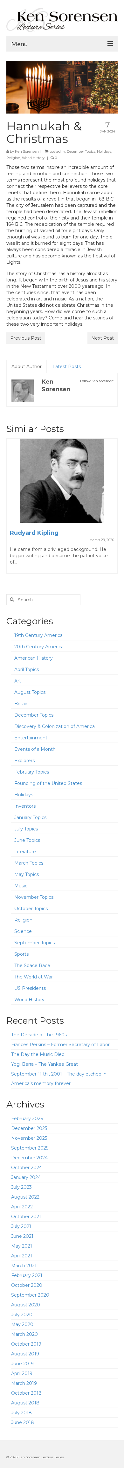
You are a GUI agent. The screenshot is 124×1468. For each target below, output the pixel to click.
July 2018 (21, 1413)
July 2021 (21, 1226)
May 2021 (21, 1246)
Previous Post (25, 338)
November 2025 (29, 1138)
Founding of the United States (48, 783)
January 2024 (26, 1177)
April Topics (26, 669)
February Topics (31, 772)
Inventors (25, 806)
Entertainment (30, 738)
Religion (13, 158)
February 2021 (26, 1275)
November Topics (33, 897)
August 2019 (25, 1354)
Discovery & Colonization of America (54, 726)
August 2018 (25, 1403)
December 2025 (29, 1128)
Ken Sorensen (27, 151)
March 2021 (24, 1265)
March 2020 (24, 1334)
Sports (21, 954)
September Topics (34, 943)
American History (33, 658)
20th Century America (39, 647)
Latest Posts (66, 366)
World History (33, 158)
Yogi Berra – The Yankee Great (44, 1064)
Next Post (102, 338)
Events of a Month (35, 749)
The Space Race (32, 965)
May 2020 (22, 1324)
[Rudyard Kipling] (62, 481)
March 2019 (24, 1383)
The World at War (33, 977)
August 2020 (25, 1305)
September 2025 (29, 1148)
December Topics (81, 151)
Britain (21, 703)
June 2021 (22, 1236)
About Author (26, 366)
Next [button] (112, 509)
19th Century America (38, 635)
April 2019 (21, 1373)
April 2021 (21, 1256)
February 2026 (27, 1118)
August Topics (29, 692)
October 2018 (26, 1393)
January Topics (30, 817)
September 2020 (30, 1295)
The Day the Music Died (38, 1054)
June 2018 (22, 1422)
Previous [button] (11, 509)
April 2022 (22, 1207)
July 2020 (21, 1314)
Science (23, 931)
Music (20, 886)
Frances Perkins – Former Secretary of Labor (60, 1044)
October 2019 (26, 1344)
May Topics (26, 874)
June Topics (27, 840)
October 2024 (26, 1167)
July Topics (26, 829)
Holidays (104, 151)
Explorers (24, 760)
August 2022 (25, 1197)
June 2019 (22, 1363)
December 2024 (29, 1158)
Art (17, 681)
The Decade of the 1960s (39, 1035)
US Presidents (30, 988)
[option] (62, 509)
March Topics (28, 863)
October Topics (31, 908)
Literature (25, 851)
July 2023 (21, 1187)
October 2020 (26, 1285)
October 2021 (26, 1216)
